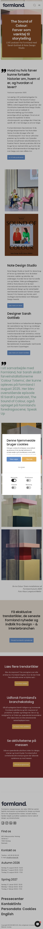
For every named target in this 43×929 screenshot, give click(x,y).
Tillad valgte (14, 459)
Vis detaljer (21, 468)
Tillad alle (29, 459)
